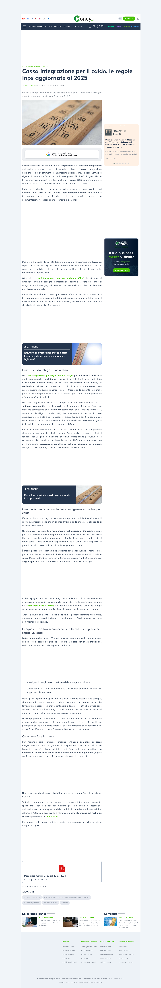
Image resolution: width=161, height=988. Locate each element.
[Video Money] (102, 26)
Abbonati (129, 18)
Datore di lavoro (51, 903)
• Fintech (119, 26)
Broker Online (86, 954)
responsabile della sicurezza (40, 605)
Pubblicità (66, 958)
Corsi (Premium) (87, 950)
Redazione (123, 947)
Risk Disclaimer (124, 950)
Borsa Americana (106, 954)
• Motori (111, 26)
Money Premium (68, 950)
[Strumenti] (98, 26)
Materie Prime (105, 958)
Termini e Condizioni (126, 954)
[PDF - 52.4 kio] (62, 868)
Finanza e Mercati (107, 942)
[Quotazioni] (89, 26)
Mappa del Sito (68, 947)
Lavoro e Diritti (27, 66)
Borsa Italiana (105, 947)
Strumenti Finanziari (89, 942)
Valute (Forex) (105, 962)
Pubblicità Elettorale (69, 962)
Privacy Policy (124, 958)
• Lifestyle (135, 26)
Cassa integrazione (32, 897)
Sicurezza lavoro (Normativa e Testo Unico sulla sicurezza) (67, 897)
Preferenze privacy (126, 962)
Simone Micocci (29, 86)
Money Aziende (68, 954)
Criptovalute (86, 958)
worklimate (52, 816)
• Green (127, 26)
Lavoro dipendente (32, 903)
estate (65, 903)
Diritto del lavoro (41, 66)
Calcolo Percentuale (88, 962)
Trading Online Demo (89, 947)
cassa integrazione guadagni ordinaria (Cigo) (59, 278)
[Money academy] (94, 26)
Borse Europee (105, 950)
